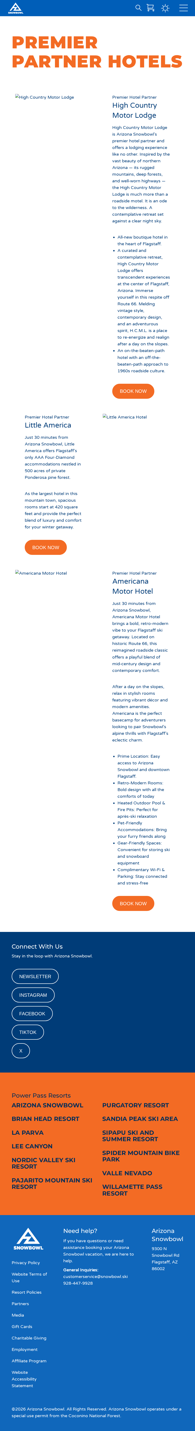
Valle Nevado (127, 1173)
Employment (25, 1349)
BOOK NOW (133, 391)
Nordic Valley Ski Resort (43, 1163)
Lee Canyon (32, 1146)
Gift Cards (22, 1326)
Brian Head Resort (45, 1118)
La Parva (28, 1132)
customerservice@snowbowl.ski (95, 1276)
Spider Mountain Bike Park (141, 1156)
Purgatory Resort (135, 1105)
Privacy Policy (26, 1262)
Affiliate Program (29, 1361)
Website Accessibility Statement (24, 1379)
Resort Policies (27, 1292)
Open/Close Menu (183, 9)
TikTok (27, 1032)
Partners (20, 1303)
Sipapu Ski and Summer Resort (130, 1136)
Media (18, 1315)
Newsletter (35, 976)
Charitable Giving (29, 1338)
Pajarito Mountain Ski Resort (52, 1184)
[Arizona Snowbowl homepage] (15, 8)
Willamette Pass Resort (132, 1190)
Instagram (33, 995)
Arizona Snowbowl (47, 1105)
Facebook (32, 1013)
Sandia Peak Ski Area (140, 1118)
